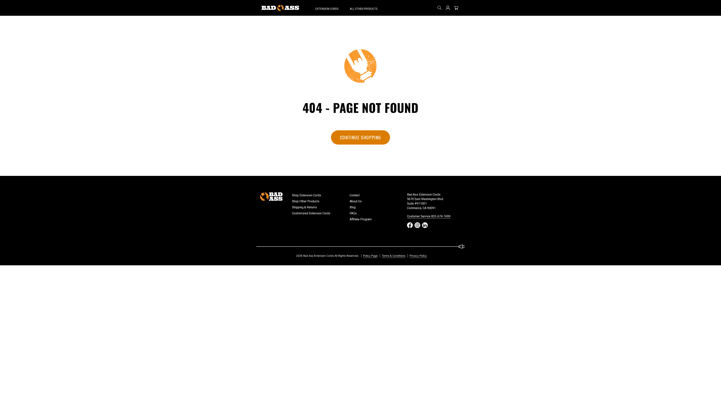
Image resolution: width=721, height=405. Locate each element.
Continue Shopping (360, 137)
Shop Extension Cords (306, 195)
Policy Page (370, 255)
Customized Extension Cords (311, 213)
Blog (353, 207)
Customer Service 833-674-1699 (428, 216)
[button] (327, 8)
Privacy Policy (418, 255)
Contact (355, 195)
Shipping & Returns (304, 207)
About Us (356, 201)
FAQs (353, 213)
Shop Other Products (305, 201)
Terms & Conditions (393, 255)
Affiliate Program (361, 219)
